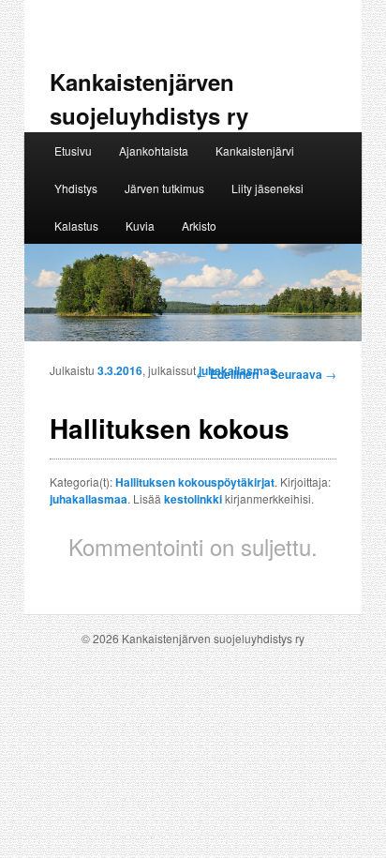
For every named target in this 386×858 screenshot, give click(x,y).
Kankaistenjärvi (254, 150)
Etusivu (73, 150)
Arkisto (199, 225)
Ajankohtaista (153, 150)
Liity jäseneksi (267, 188)
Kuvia (140, 225)
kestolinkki (193, 498)
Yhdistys (75, 188)
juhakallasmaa (237, 370)
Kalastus (76, 225)
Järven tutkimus (164, 188)
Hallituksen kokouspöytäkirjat (195, 482)
